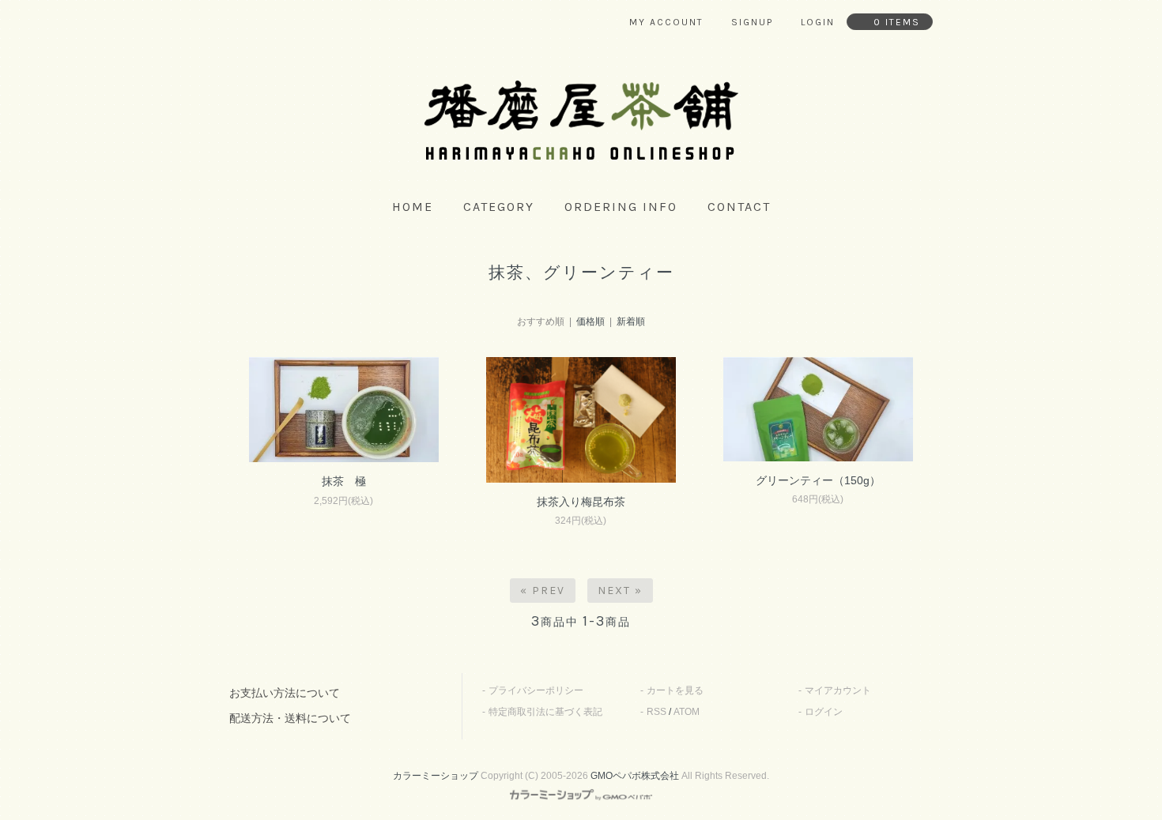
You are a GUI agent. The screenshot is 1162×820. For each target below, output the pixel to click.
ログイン (824, 711)
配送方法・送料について (290, 718)
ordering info (620, 207)
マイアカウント (838, 690)
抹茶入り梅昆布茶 (581, 501)
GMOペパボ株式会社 (634, 775)
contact (739, 207)
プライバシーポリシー (536, 690)
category (498, 207)
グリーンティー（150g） (818, 480)
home (412, 207)
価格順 (590, 321)
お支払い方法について (284, 692)
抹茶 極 (344, 481)
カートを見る (675, 690)
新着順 (631, 321)
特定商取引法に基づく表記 (545, 711)
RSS (656, 711)
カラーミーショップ (435, 775)
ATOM (686, 711)
